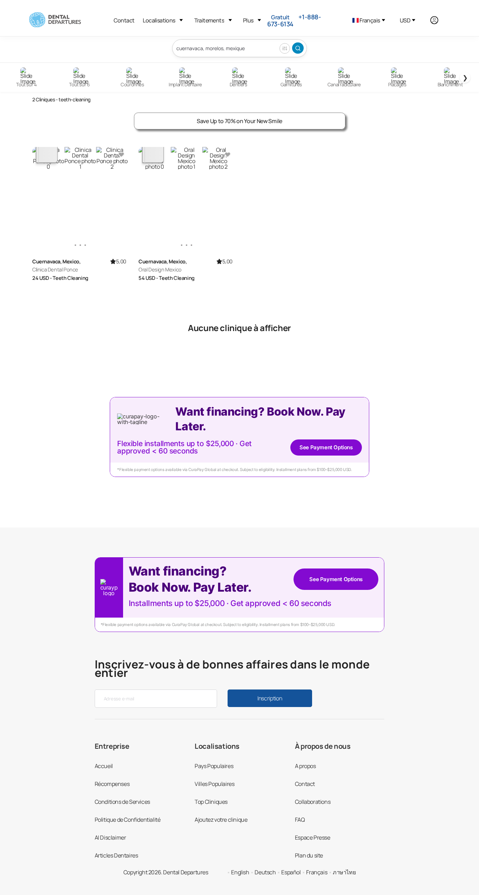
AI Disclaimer (110, 837)
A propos (305, 766)
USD (405, 20)
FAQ (300, 819)
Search (298, 48)
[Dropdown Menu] (181, 20)
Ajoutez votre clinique (221, 819)
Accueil (104, 766)
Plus (248, 20)
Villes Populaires (214, 784)
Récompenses (112, 784)
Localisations (159, 20)
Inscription (269, 698)
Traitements (209, 20)
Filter (284, 48)
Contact (124, 20)
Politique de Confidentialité (128, 819)
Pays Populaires (214, 766)
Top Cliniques (211, 802)
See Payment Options (325, 447)
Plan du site (309, 855)
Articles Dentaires (116, 855)
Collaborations (312, 802)
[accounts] (438, 20)
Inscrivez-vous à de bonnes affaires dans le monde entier (232, 668)
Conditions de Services (122, 802)
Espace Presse (312, 837)
